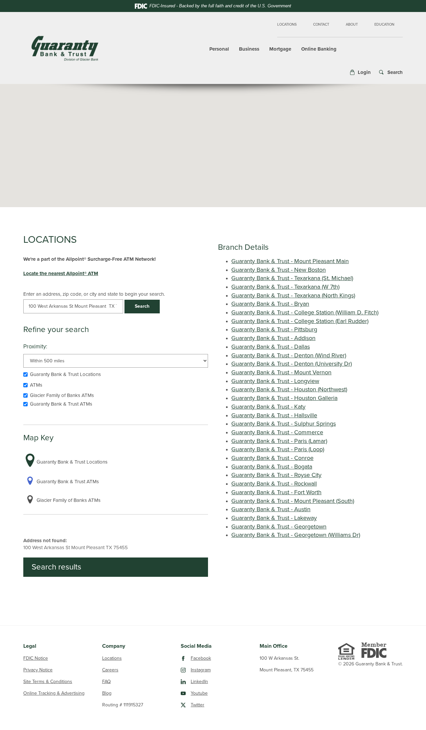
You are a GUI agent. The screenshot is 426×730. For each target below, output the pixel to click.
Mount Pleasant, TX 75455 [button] (287, 670)
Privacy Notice (38, 670)
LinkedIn (225, 681)
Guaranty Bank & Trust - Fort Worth (276, 492)
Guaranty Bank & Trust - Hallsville (274, 415)
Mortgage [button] (280, 49)
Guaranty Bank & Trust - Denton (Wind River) (288, 355)
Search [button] (142, 306)
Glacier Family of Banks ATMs (62, 395)
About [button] (352, 24)
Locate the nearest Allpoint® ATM (60, 273)
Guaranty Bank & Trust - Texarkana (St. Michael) (292, 278)
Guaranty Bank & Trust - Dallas (270, 346)
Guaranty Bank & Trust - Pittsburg (274, 329)
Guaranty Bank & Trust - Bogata (271, 466)
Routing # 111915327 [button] (122, 705)
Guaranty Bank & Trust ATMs (61, 404)
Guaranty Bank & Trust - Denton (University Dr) (291, 363)
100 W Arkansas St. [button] (279, 658)
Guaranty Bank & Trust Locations (65, 374)
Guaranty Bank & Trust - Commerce (277, 432)
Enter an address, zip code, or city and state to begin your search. (94, 294)
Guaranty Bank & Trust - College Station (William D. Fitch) (304, 312)
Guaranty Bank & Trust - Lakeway (274, 518)
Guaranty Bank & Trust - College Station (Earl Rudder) (299, 321)
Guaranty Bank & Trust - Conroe (272, 458)
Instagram (225, 670)
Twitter (223, 705)
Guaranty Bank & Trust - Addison (273, 338)
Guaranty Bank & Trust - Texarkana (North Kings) (293, 295)
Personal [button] (219, 49)
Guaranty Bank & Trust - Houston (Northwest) (289, 389)
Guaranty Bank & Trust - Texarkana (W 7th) (285, 286)
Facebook (225, 658)
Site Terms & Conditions (47, 681)
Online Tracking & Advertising (54, 693)
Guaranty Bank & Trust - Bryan (270, 303)
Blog (106, 693)
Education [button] (384, 24)
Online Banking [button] (318, 49)
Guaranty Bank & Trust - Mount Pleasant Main (290, 261)
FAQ (106, 681)
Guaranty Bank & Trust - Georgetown (278, 526)
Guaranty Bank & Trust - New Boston (278, 269)
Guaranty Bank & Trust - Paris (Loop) (277, 449)
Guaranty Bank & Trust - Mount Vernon (281, 372)
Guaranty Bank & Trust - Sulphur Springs (283, 423)
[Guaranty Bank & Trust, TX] (64, 48)
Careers (110, 670)
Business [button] (249, 49)
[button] (360, 72)
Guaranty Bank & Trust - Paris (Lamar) (279, 441)
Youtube (225, 693)
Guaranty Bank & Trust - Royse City (276, 475)
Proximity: (35, 346)
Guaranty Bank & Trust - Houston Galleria (284, 398)
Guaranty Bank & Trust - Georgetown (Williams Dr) (295, 535)
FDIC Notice (35, 658)
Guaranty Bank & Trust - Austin (271, 509)
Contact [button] (321, 24)
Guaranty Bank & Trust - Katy (268, 406)
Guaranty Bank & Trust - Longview (275, 381)
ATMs (36, 385)
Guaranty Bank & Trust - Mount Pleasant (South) (292, 501)
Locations (287, 24)
